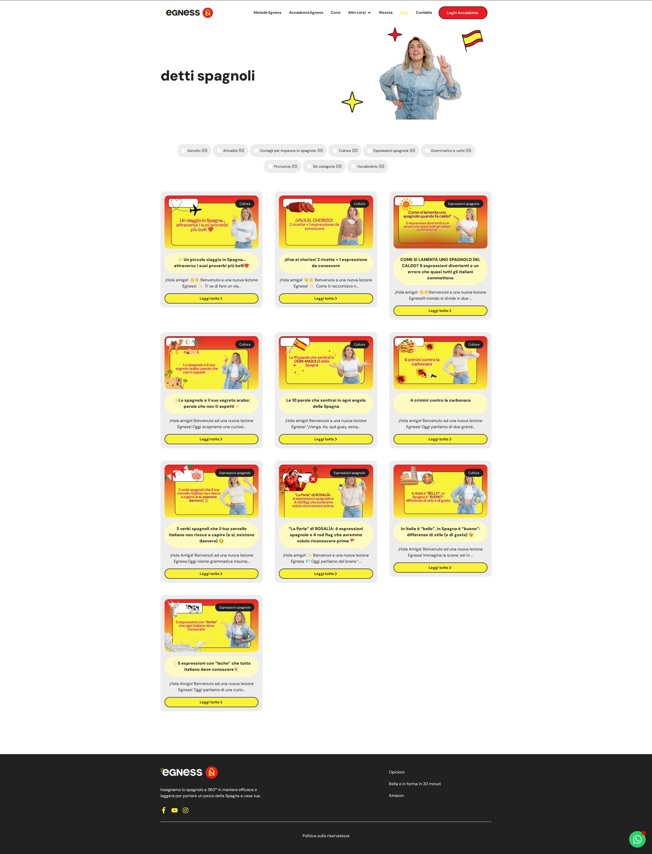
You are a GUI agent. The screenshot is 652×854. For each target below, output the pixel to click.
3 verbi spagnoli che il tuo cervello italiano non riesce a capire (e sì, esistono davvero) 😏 (211, 535)
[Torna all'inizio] (189, 13)
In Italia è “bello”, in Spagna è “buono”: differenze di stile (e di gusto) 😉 (440, 531)
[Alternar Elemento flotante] (637, 839)
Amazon (396, 795)
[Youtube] (174, 810)
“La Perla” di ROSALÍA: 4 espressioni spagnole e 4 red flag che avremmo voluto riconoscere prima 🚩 (326, 535)
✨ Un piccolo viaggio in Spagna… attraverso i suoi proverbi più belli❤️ (211, 262)
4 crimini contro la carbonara (440, 400)
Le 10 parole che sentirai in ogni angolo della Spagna (326, 403)
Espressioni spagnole (463, 204)
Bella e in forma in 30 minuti (415, 783)
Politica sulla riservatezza (326, 835)
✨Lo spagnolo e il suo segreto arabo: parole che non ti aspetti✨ (211, 403)
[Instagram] (185, 810)
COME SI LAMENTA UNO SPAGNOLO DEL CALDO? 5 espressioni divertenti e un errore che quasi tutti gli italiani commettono (440, 269)
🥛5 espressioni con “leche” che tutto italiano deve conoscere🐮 (212, 666)
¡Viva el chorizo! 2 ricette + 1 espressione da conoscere (325, 262)
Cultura (244, 204)
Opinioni (396, 772)
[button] (360, 13)
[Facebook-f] (163, 810)
